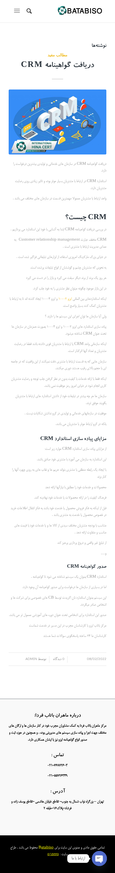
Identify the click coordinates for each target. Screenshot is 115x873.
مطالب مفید (58, 54)
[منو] (18, 11)
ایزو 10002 (65, 299)
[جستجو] (28, 11)
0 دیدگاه (58, 659)
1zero (54, 854)
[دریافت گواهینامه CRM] (57, 122)
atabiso (47, 848)
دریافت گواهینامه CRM (57, 66)
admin (31, 659)
